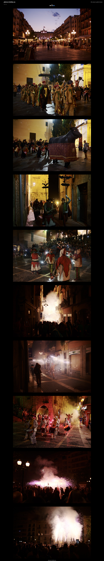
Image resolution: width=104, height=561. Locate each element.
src (6, 4)
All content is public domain (96, 2)
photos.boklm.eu (9, 2)
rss (4, 4)
